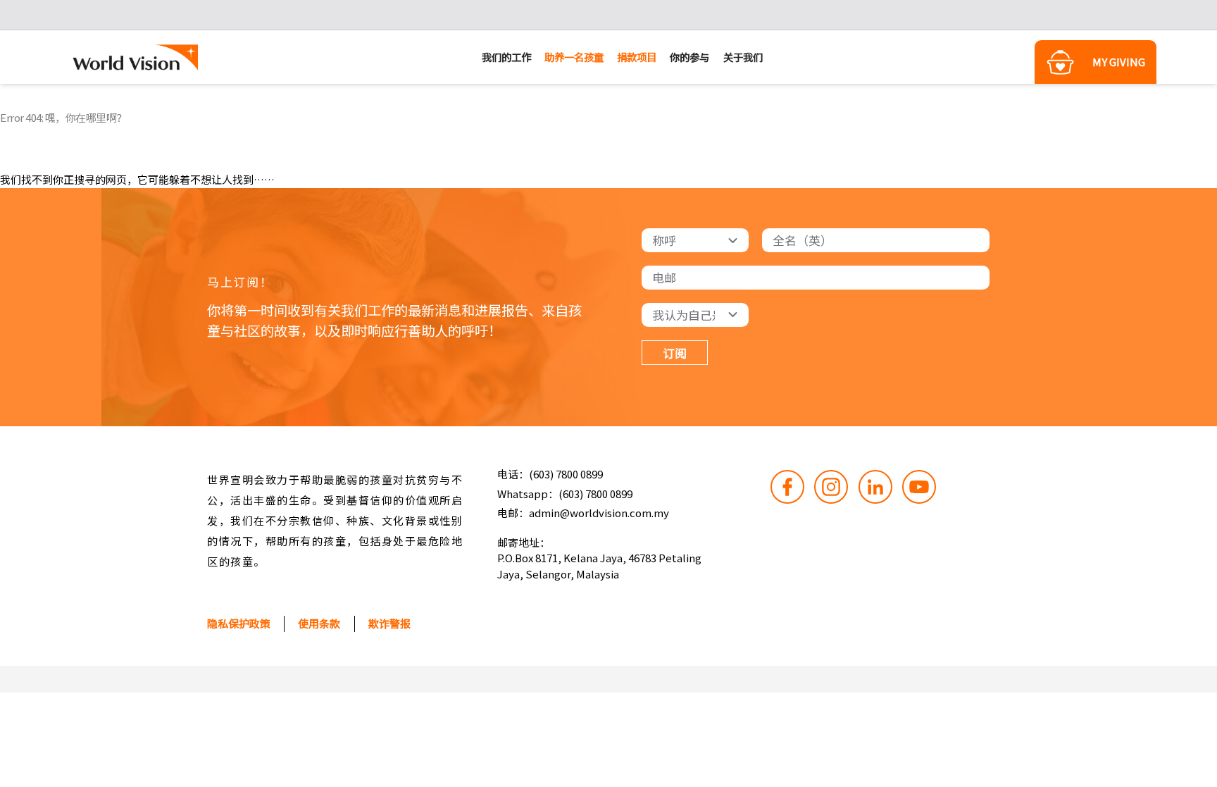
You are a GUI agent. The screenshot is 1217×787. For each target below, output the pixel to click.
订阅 (675, 353)
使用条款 (319, 623)
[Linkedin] (875, 487)
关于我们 (743, 56)
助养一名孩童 (574, 56)
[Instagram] (831, 487)
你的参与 (689, 56)
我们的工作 (506, 56)
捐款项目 (636, 56)
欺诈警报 (389, 623)
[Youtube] (919, 487)
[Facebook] (787, 487)
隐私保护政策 (238, 623)
